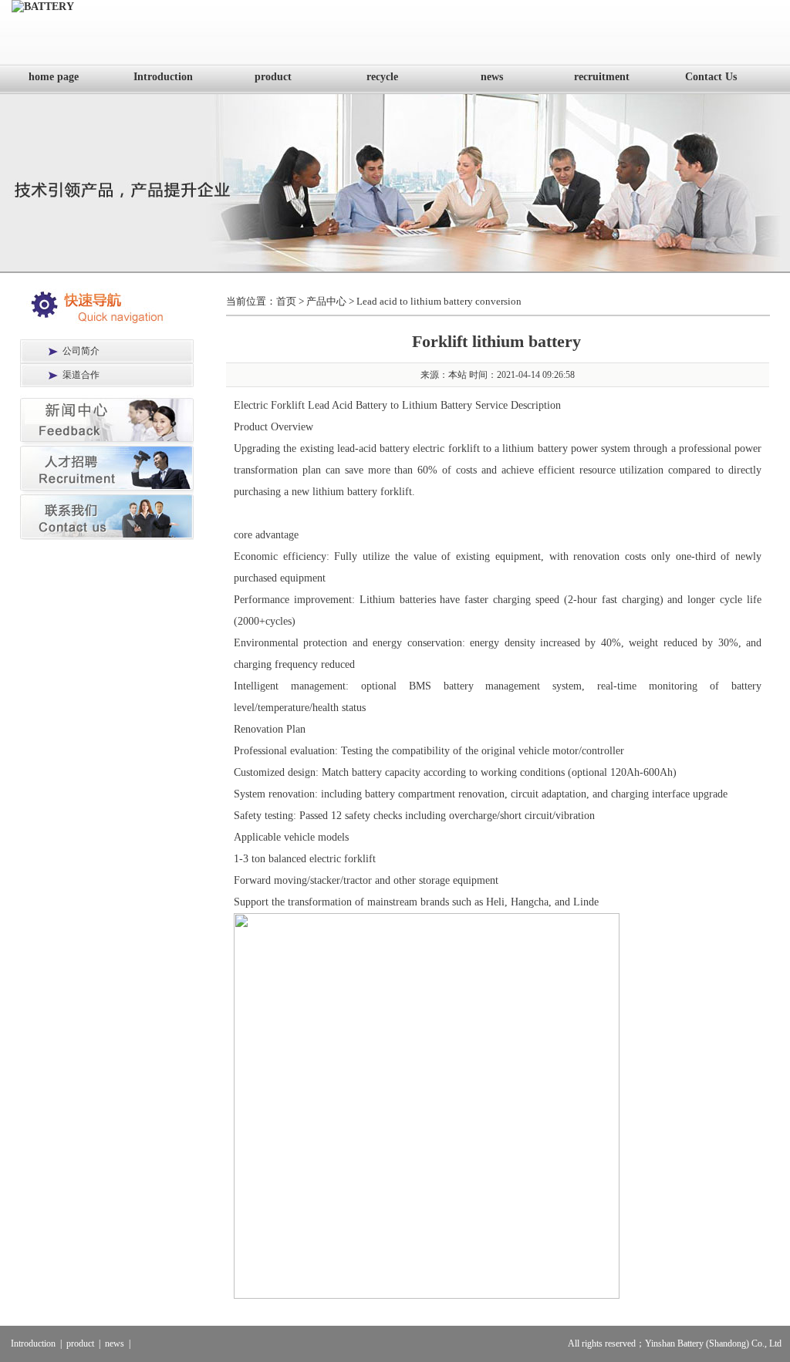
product (273, 77)
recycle (382, 77)
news (492, 77)
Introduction (163, 77)
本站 (457, 374)
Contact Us (711, 77)
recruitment (602, 77)
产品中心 (326, 301)
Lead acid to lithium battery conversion (439, 301)
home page (54, 77)
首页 (286, 301)
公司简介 (81, 351)
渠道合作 (81, 374)
